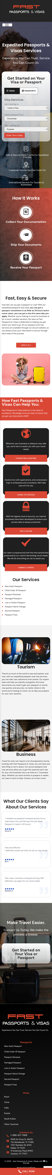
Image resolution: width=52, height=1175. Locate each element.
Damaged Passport (12, 1062)
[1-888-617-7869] (8, 1136)
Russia (7, 1113)
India (6, 1107)
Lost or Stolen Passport (14, 1068)
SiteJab (26, 1163)
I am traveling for (11, 125)
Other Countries (11, 1124)
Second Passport (11, 1079)
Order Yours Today (14, 135)
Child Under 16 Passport (14, 1051)
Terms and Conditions (26, 1167)
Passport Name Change (14, 1073)
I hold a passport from (14, 115)
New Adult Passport (13, 1046)
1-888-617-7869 (19, 1135)
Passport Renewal (12, 1057)
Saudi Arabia (10, 1118)
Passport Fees (10, 1084)
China (6, 1102)
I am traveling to (11, 104)
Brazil (6, 1096)
